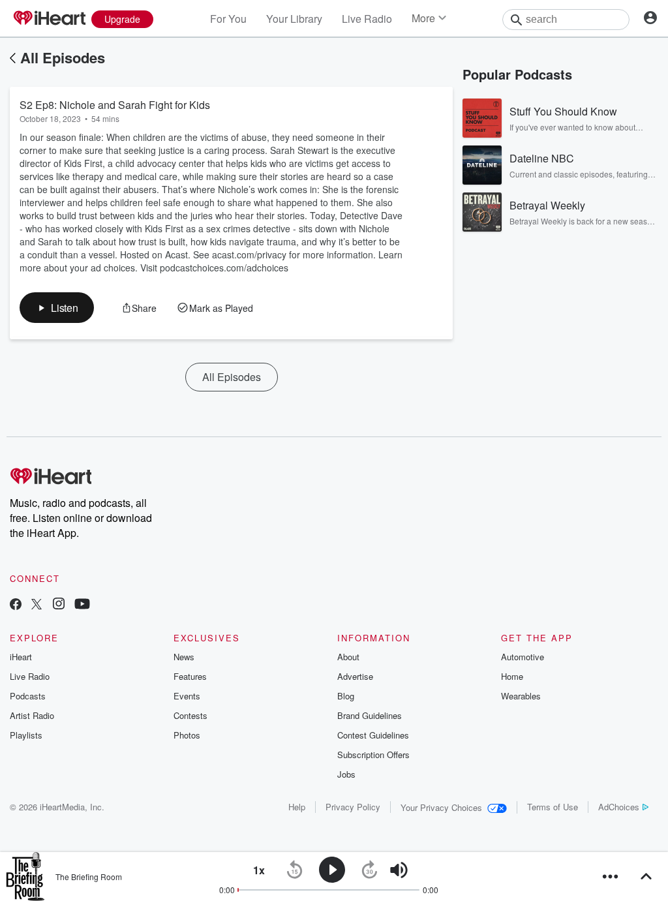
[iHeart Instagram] (59, 605)
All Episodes (62, 57)
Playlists (26, 735)
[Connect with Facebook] (16, 605)
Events (187, 696)
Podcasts (28, 696)
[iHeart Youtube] (82, 605)
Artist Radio (32, 715)
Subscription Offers (373, 754)
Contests (190, 715)
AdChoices (618, 807)
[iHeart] (49, 19)
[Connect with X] (36, 605)
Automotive (522, 656)
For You (228, 18)
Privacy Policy (353, 807)
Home (512, 676)
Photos (187, 735)
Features (190, 676)
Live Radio (367, 18)
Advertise (355, 676)
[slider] (435, 870)
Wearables (521, 696)
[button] (57, 307)
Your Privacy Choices (441, 807)
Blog (345, 696)
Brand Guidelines (369, 715)
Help (296, 807)
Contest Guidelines (373, 735)
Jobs (346, 774)
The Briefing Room (88, 876)
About (348, 656)
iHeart (21, 656)
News (184, 656)
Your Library (294, 18)
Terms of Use (552, 807)
